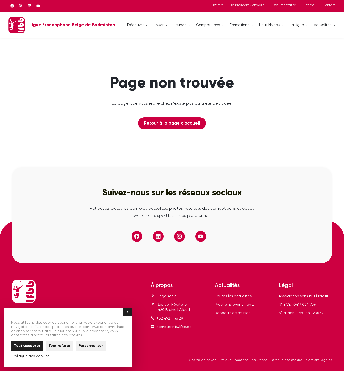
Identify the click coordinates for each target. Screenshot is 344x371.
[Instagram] (21, 6)
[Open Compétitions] (223, 25)
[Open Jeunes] (189, 25)
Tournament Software (247, 5)
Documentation (284, 5)
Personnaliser (91, 346)
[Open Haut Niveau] (283, 25)
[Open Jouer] (166, 25)
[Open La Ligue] (307, 25)
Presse (310, 5)
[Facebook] (12, 6)
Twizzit (218, 5)
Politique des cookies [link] (31, 356)
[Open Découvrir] (146, 25)
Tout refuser (59, 346)
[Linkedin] (29, 6)
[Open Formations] (252, 25)
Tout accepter (27, 346)
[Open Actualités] (334, 25)
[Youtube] (38, 6)
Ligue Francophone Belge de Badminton (72, 25)
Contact (329, 5)
